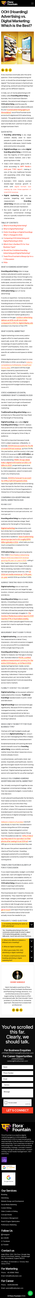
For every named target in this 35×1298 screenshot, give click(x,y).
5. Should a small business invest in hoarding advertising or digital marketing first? (14, 958)
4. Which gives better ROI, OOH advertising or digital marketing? (12, 951)
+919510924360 (17, 1059)
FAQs (5, 262)
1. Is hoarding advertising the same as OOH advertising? (14, 925)
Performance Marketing (9, 1225)
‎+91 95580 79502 (13, 1272)
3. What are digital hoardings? (12, 946)
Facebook (6, 1241)
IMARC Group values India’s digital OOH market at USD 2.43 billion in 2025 (16, 462)
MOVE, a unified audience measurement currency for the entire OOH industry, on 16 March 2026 (17, 660)
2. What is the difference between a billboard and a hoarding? (13, 941)
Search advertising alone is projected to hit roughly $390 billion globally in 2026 (17, 539)
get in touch (6, 910)
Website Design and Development (12, 1201)
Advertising (5, 1198)
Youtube (6, 1244)
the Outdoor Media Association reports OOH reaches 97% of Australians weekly (17, 616)
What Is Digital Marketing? (13, 229)
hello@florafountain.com (24, 1053)
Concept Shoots (6, 1214)
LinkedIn (6, 1238)
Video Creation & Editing (9, 1211)
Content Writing (6, 1208)
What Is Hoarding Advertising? (15, 225)
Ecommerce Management (9, 1218)
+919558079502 (7, 1053)
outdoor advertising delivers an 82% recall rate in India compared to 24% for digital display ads (17, 320)
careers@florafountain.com (17, 1061)
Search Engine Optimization (10, 1221)
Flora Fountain (15, 1296)
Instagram (6, 1234)
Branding (4, 1194)
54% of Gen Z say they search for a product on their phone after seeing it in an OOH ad (17, 838)
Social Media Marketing (9, 1204)
